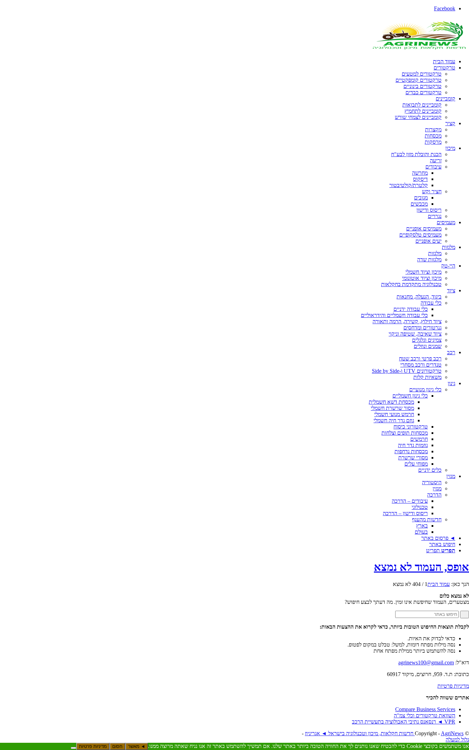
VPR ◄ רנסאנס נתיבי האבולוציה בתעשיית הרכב (403, 722)
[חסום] (73, 748)
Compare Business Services (425, 709)
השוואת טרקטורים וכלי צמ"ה (424, 715)
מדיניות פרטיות (453, 686)
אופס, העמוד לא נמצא (421, 567)
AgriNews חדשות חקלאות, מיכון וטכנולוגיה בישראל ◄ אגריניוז (384, 733)
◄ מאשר (136, 746)
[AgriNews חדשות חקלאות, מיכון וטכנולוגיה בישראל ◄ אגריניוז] (417, 50)
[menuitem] (227, 61)
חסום (117, 746)
